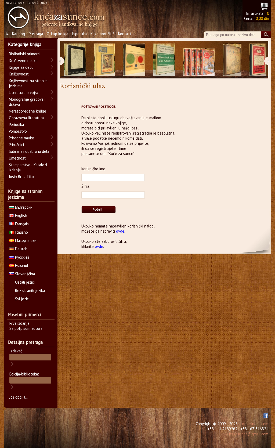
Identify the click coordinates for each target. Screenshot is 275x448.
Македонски (26, 240)
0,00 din (262, 18)
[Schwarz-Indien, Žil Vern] (104, 60)
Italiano (21, 232)
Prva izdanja (19, 323)
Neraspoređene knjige (27, 111)
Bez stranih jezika (30, 290)
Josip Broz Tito (21, 176)
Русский (22, 257)
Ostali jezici (25, 282)
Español (21, 265)
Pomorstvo (18, 131)
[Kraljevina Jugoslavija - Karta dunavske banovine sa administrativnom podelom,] (257, 60)
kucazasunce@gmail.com (247, 433)
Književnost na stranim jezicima (28, 83)
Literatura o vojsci (24, 92)
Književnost (19, 74)
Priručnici (16, 144)
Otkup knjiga (57, 33)
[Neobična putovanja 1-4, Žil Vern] (199, 60)
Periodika (16, 124)
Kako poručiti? (102, 33)
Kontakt (124, 33)
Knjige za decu (21, 67)
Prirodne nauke (21, 137)
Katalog (18, 33)
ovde (120, 231)
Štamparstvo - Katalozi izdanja (28, 167)
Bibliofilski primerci (24, 53)
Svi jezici (22, 298)
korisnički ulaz (37, 3)
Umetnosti (18, 158)
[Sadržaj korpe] (264, 5)
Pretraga (36, 33)
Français (22, 223)
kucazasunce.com (253, 423)
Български (23, 207)
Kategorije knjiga (24, 44)
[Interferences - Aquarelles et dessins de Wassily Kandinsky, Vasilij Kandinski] (134, 60)
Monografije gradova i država (27, 102)
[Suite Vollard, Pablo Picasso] (75, 60)
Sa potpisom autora (25, 328)
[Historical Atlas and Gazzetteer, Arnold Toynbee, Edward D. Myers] (164, 60)
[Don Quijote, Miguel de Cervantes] (232, 60)
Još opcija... (18, 397)
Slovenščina (25, 273)
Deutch (21, 248)
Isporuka (79, 33)
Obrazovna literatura (26, 117)
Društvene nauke (23, 60)
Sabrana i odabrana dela (29, 151)
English (21, 215)
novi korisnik (15, 3)
